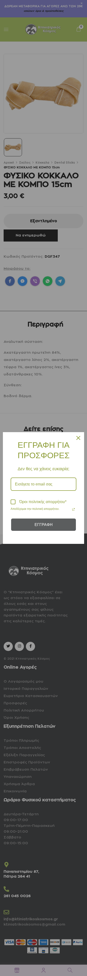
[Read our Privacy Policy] (73, 509)
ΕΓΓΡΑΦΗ (44, 525)
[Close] (78, 438)
